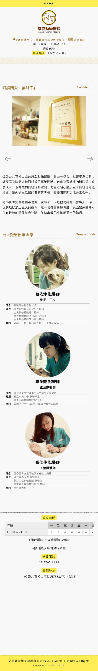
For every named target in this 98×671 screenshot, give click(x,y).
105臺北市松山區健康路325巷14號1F (40, 39)
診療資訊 (79, 39)
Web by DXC (57, 665)
